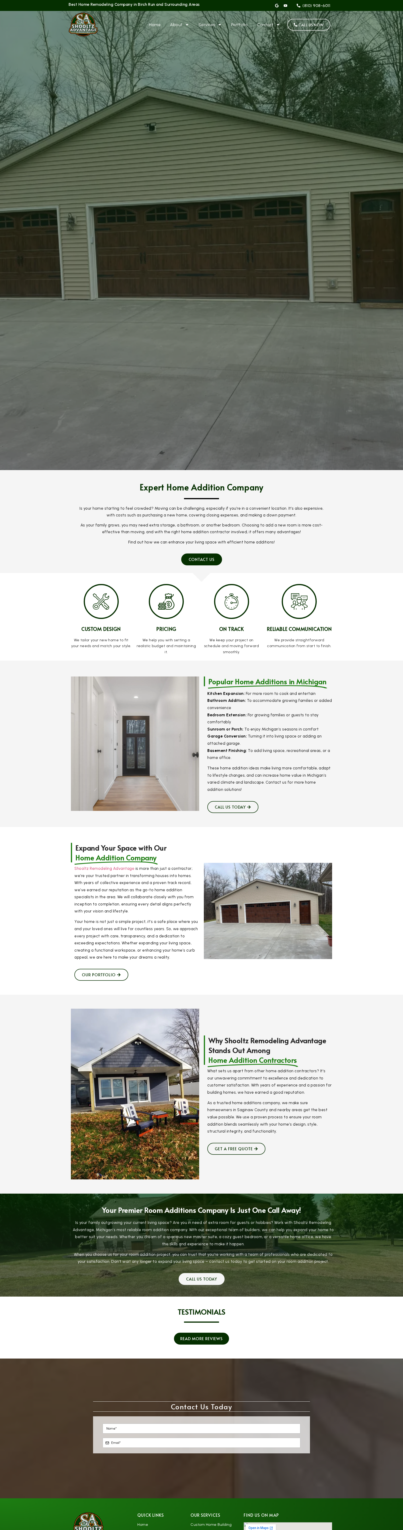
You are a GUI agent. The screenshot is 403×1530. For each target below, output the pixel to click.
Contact (265, 24)
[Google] (277, 5)
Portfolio (239, 24)
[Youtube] (285, 5)
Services (206, 24)
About (176, 24)
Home (155, 24)
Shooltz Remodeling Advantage (104, 868)
